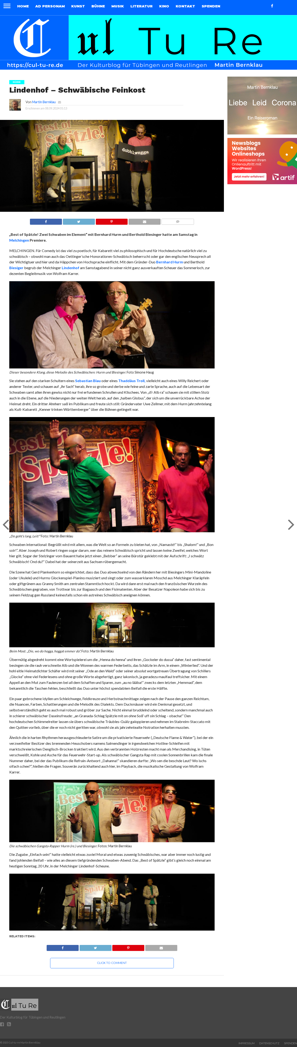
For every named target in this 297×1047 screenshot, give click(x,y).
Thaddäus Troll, (131, 380)
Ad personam (50, 6)
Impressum (247, 1043)
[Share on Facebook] (46, 220)
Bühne (98, 6)
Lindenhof (70, 267)
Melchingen (19, 240)
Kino (164, 6)
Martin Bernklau (44, 102)
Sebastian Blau (88, 380)
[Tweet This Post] (79, 220)
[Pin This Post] (112, 220)
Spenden (211, 6)
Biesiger (16, 267)
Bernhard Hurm (169, 262)
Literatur (141, 6)
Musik (117, 6)
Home (23, 6)
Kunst (78, 6)
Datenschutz (269, 1043)
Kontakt (185, 6)
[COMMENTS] (177, 220)
